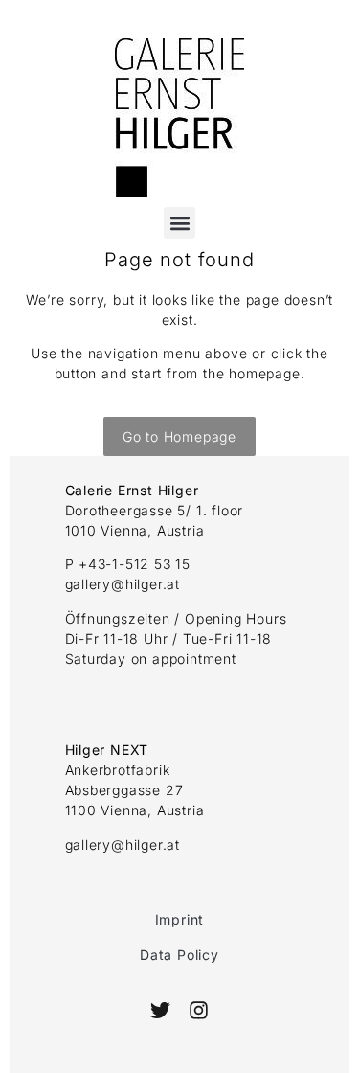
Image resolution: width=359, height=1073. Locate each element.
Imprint (180, 919)
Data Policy (179, 955)
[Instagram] (199, 1010)
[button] (179, 223)
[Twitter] (160, 1010)
